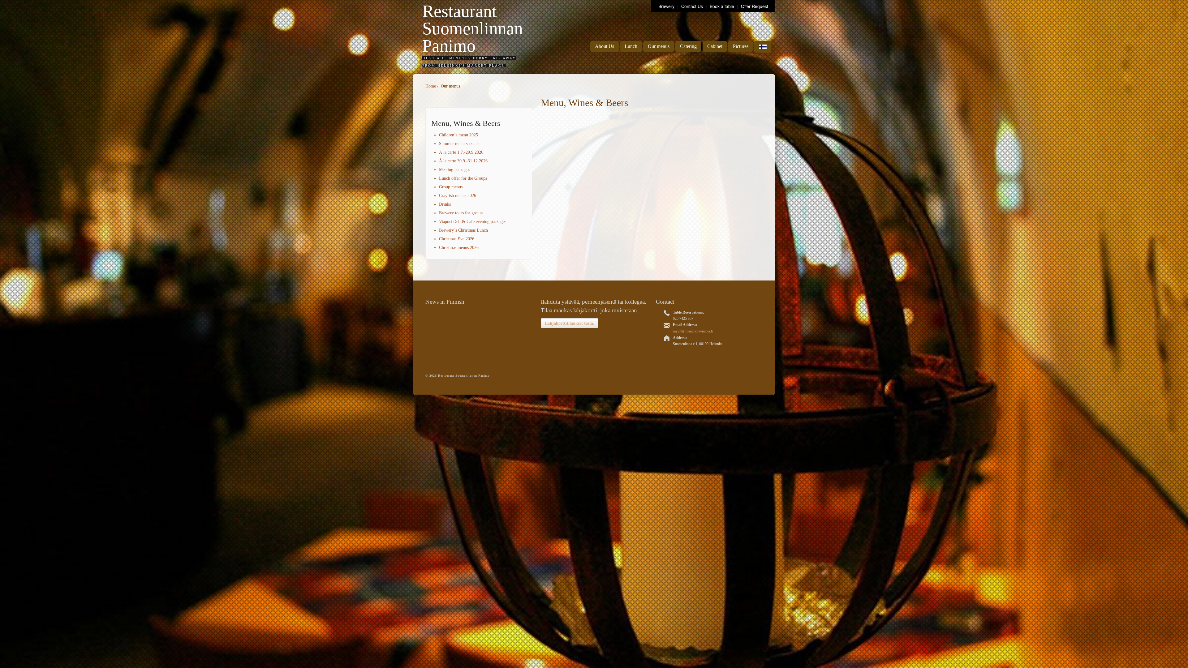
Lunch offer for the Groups (463, 178)
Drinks (445, 204)
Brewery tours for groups (461, 213)
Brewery (667, 6)
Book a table (722, 6)
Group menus (451, 187)
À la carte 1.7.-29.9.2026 (461, 152)
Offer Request (754, 6)
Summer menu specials (459, 143)
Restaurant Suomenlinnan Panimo (472, 28)
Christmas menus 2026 (459, 247)
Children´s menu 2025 (458, 135)
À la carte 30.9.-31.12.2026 (463, 161)
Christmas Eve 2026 (456, 239)
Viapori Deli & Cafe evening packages (472, 221)
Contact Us (692, 6)
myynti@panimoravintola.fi (693, 331)
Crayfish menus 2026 (457, 195)
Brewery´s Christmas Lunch (463, 230)
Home (430, 86)
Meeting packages (454, 169)
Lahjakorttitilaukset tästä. (569, 323)
